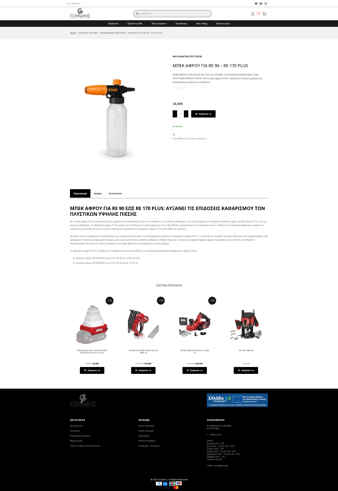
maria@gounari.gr (220, 465)
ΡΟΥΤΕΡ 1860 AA (246, 350)
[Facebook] (256, 3)
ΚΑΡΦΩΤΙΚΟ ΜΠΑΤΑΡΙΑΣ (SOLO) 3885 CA (143, 351)
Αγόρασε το (205, 113)
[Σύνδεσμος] (80, 14)
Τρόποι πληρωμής (146, 431)
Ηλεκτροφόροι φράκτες (80, 435)
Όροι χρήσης (143, 435)
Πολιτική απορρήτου (147, 440)
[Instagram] (265, 3)
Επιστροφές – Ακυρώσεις (149, 445)
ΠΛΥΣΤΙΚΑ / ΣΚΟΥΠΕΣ (88, 33)
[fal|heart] (259, 13)
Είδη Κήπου (75, 431)
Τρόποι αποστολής (146, 426)
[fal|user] (253, 13)
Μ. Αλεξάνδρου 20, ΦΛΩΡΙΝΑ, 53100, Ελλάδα (219, 427)
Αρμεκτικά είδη (76, 426)
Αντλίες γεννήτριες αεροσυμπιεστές (85, 445)
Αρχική (73, 33)
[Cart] (264, 13)
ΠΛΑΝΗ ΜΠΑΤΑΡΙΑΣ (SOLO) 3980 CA (194, 351)
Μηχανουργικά (76, 440)
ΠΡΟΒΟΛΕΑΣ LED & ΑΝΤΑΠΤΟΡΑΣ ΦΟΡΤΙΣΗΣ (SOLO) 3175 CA (92, 351)
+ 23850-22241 (215, 434)
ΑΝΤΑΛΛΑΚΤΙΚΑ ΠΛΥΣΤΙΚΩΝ (112, 33)
